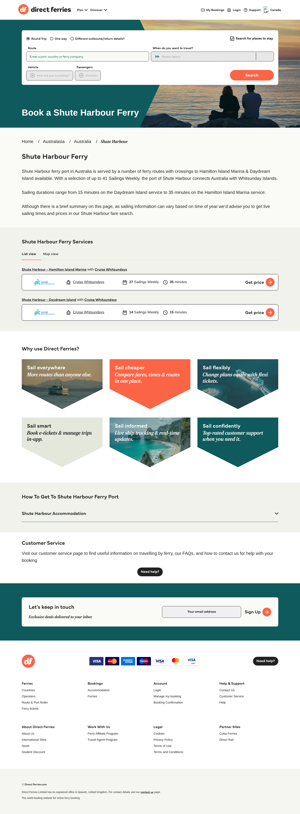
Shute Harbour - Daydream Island (49, 300)
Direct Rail (226, 739)
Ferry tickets (30, 708)
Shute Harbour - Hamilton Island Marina (54, 269)
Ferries (92, 696)
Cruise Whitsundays (111, 269)
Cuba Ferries (228, 733)
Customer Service (231, 696)
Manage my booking (167, 696)
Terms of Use (163, 746)
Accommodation (99, 690)
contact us (147, 792)
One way (61, 38)
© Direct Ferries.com (34, 784)
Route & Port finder (35, 702)
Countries (28, 690)
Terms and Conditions (168, 752)
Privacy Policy (163, 739)
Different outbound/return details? (100, 38)
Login (157, 690)
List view (29, 254)
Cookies (159, 733)
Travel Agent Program (102, 739)
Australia (82, 141)
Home (27, 141)
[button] (150, 513)
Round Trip (39, 38)
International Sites (34, 739)
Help (222, 702)
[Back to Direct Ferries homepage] (44, 10)
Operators (28, 696)
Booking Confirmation (168, 702)
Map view (50, 254)
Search (251, 75)
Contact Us (227, 690)
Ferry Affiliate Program (103, 733)
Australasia (54, 141)
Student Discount (33, 752)
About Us (28, 733)
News (25, 746)
